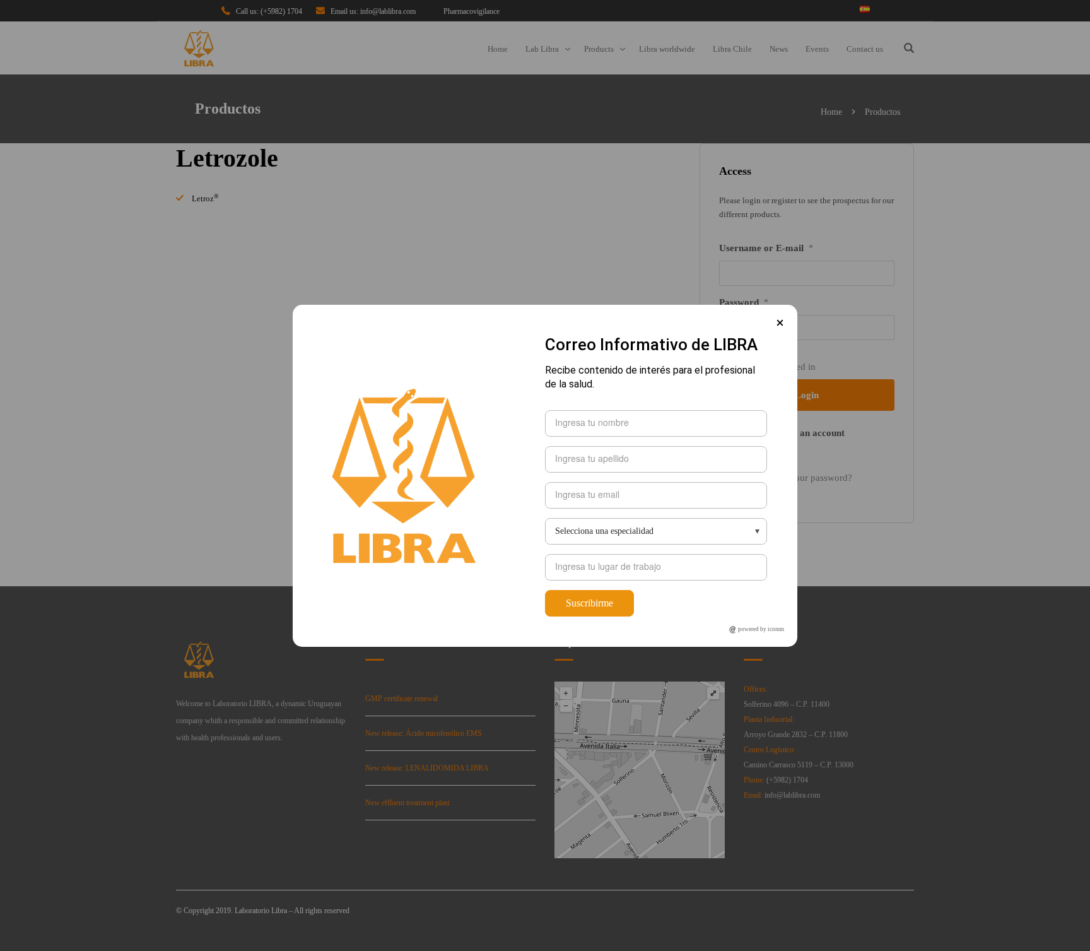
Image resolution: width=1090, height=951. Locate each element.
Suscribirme (589, 603)
